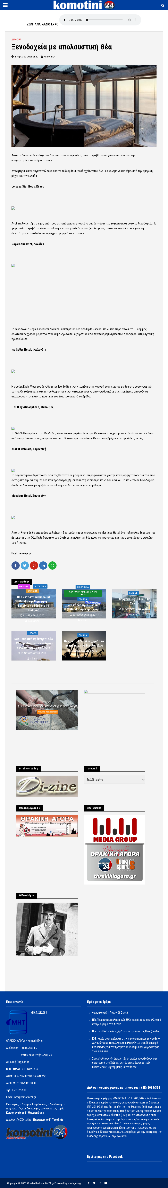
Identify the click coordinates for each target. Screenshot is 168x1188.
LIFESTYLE (23, 586)
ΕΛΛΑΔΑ (83, 599)
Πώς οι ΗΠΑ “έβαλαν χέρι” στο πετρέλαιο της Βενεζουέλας (84, 643)
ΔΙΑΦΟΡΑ (16, 39)
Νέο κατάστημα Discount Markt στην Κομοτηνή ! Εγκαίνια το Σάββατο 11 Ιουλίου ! (33, 603)
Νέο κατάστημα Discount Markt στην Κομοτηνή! (83, 607)
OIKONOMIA (40, 586)
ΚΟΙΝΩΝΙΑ (32, 591)
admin (84, 620)
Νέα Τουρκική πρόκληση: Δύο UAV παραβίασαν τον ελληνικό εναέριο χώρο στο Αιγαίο (33, 643)
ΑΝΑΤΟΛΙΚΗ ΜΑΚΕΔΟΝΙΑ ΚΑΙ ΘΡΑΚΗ (83, 593)
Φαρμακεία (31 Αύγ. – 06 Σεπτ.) (134, 601)
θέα (27, 160)
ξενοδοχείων (41, 155)
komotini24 (50, 56)
